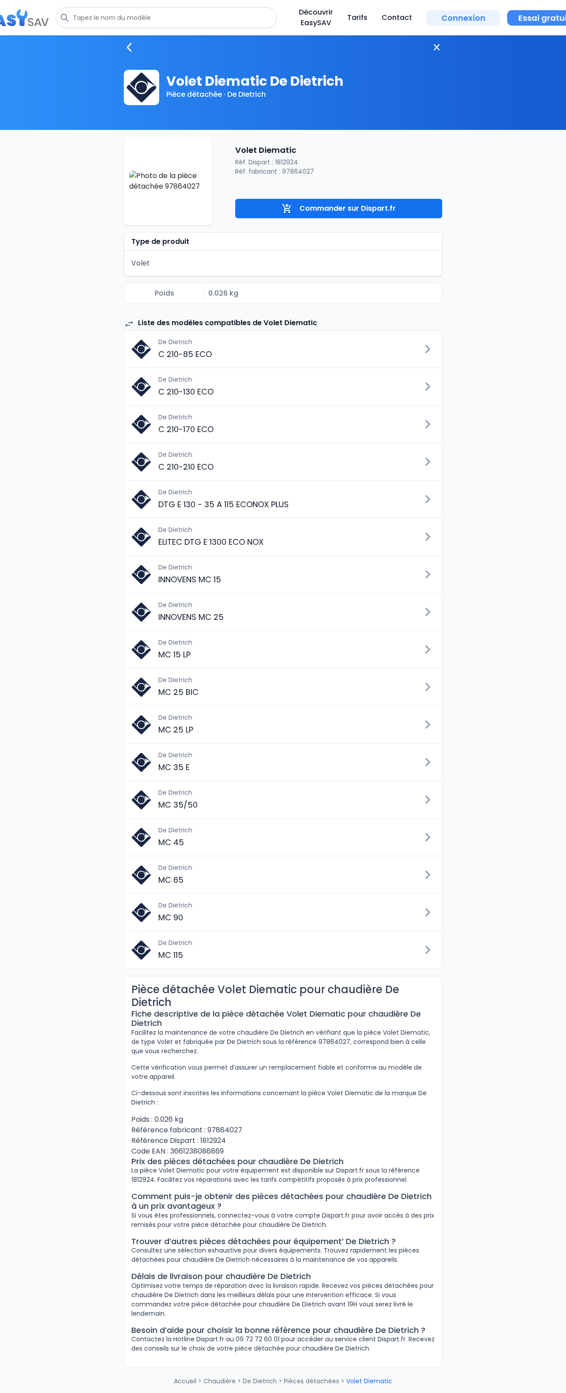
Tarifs (357, 17)
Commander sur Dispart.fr (347, 208)
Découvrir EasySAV (316, 17)
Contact (397, 17)
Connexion (463, 17)
